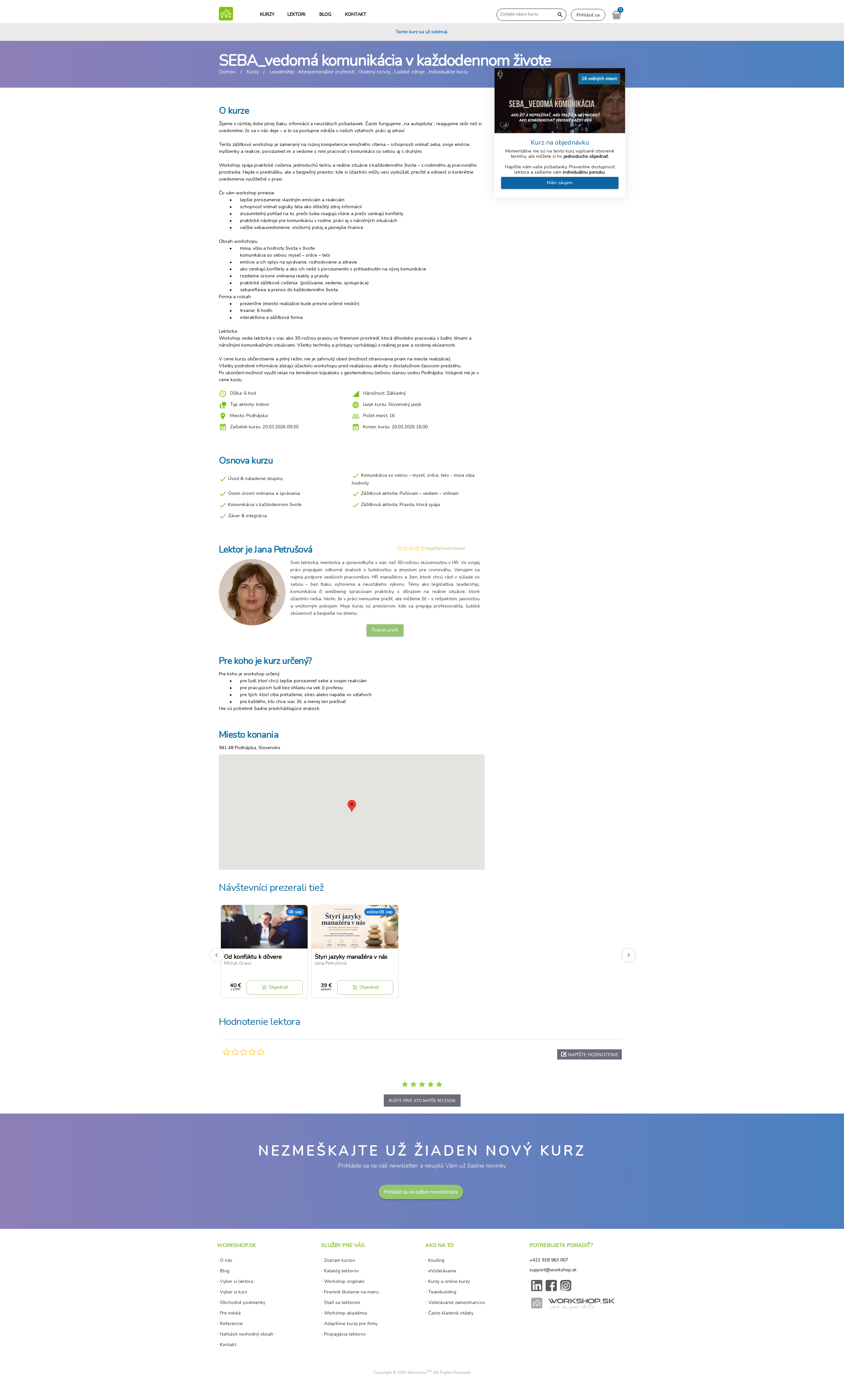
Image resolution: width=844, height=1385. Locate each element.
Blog (224, 1271)
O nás (226, 1260)
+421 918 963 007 (548, 1260)
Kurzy (252, 72)
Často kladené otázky (450, 1313)
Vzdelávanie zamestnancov (456, 1302)
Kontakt (228, 1345)
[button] (589, 1054)
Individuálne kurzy (448, 72)
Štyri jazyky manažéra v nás (351, 957)
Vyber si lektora (236, 1281)
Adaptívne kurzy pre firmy (350, 1323)
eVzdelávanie (442, 1271)
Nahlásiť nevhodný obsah (246, 1334)
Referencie (231, 1323)
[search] (560, 15)
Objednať (274, 987)
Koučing (436, 1260)
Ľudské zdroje (409, 72)
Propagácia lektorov (345, 1334)
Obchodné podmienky (242, 1302)
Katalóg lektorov (341, 1271)
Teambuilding (442, 1292)
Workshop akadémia (345, 1313)
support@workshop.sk (553, 1270)
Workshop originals (344, 1281)
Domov (227, 72)
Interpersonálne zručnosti (326, 72)
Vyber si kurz (233, 1292)
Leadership (281, 72)
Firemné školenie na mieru (351, 1292)
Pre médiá (230, 1313)
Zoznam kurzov (339, 1260)
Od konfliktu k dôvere (253, 957)
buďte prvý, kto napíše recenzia (422, 1100)
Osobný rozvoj (374, 72)
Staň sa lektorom (342, 1302)
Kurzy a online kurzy (449, 1281)
